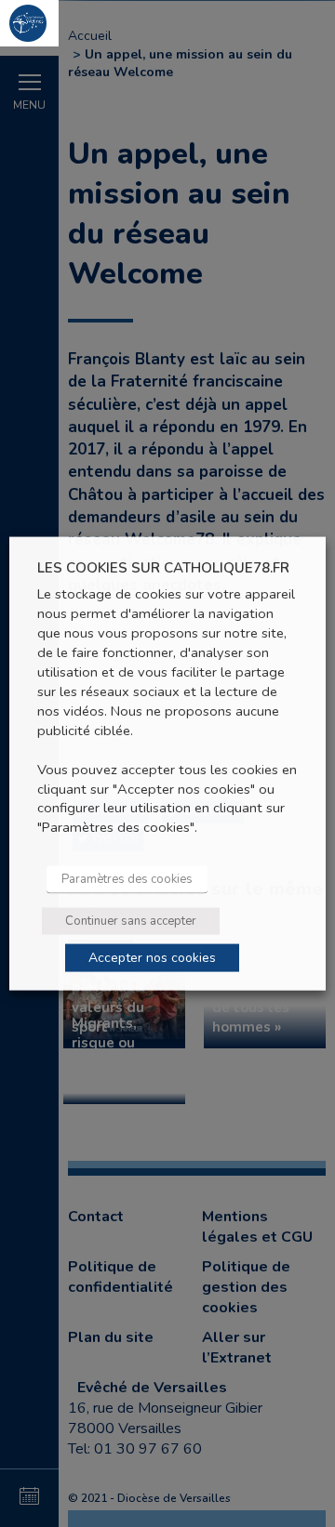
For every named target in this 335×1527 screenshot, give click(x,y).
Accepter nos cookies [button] (152, 958)
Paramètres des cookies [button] (127, 879)
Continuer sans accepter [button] (130, 921)
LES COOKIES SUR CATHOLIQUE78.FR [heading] (163, 567)
